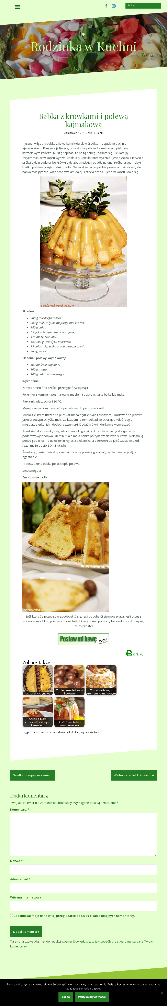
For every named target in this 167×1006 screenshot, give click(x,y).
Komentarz (19, 809)
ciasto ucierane (48, 732)
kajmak (85, 732)
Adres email (20, 879)
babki (35, 732)
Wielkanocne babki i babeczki (134, 775)
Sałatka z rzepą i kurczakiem (32, 775)
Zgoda (66, 996)
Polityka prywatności (92, 996)
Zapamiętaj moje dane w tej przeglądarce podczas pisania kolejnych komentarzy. (74, 916)
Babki (100, 133)
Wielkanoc (96, 732)
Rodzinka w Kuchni (84, 46)
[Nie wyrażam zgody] (162, 993)
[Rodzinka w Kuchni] (83, 36)
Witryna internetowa (25, 897)
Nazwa (16, 861)
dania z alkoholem (68, 732)
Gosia (89, 133)
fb (45, 477)
